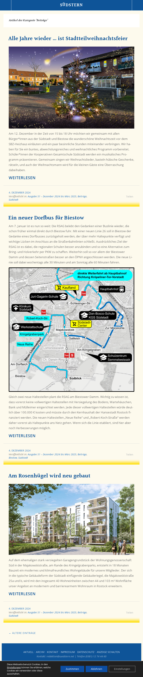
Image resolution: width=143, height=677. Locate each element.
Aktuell (28, 652)
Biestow (13, 457)
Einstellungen (14, 667)
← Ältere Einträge (22, 633)
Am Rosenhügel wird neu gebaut (49, 476)
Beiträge (82, 196)
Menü (5, 5)
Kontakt (52, 652)
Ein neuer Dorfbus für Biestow (46, 218)
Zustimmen (72, 669)
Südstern (71, 5)
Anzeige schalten (108, 652)
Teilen (129, 196)
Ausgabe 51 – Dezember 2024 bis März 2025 (52, 196)
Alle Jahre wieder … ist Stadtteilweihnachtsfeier (67, 38)
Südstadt (13, 199)
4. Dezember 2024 (20, 192)
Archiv (40, 652)
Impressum (68, 652)
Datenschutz (85, 652)
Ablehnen (96, 669)
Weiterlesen (22, 177)
